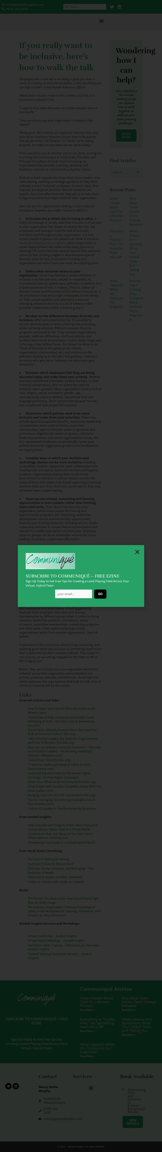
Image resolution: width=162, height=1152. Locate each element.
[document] (81, 576)
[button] (137, 552)
